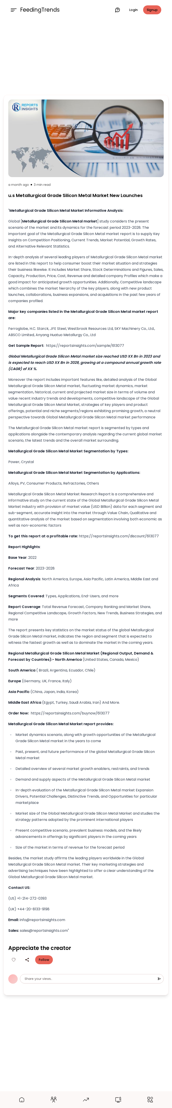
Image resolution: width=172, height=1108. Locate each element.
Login (133, 10)
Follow (44, 960)
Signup (152, 10)
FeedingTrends (40, 9)
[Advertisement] (86, 56)
